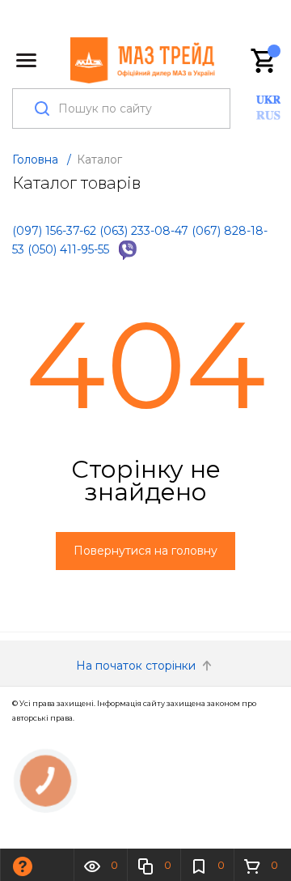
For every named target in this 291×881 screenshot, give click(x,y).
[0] (264, 60)
